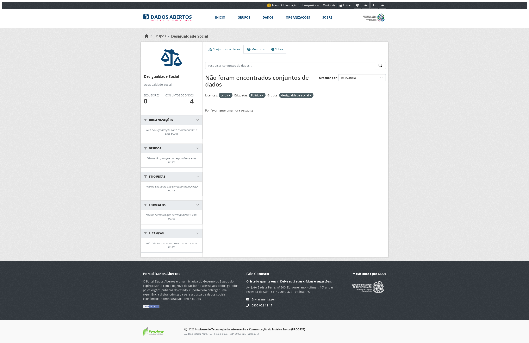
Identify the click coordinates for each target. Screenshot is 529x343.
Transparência (310, 5)
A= (365, 5)
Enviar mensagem (264, 299)
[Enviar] (380, 65)
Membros (258, 49)
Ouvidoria (329, 5)
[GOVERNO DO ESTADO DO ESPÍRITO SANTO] (368, 286)
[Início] (147, 36)
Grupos (244, 17)
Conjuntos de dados (226, 49)
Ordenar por (328, 78)
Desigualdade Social (189, 36)
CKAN (382, 274)
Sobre (327, 17)
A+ (374, 5)
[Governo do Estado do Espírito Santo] (374, 17)
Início (220, 17)
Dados (268, 17)
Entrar (347, 5)
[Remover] (229, 95)
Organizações (298, 17)
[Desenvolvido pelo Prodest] (153, 331)
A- (382, 5)
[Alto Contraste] (357, 5)
